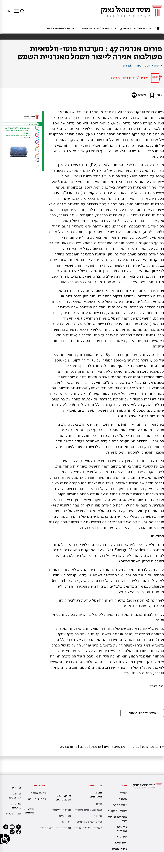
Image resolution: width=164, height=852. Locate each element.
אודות (123, 793)
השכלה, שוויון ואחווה (88, 810)
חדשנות (95, 747)
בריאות (66, 822)
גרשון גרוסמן (152, 65)
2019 (144, 747)
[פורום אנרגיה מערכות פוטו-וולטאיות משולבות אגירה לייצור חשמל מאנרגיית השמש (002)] (156, 78)
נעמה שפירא (132, 65)
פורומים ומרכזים (122, 829)
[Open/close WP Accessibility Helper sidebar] (5, 839)
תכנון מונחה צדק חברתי (55, 828)
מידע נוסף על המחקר (142, 713)
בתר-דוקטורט (37, 799)
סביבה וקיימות (61, 810)
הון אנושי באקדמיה (89, 822)
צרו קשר (15, 787)
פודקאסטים (119, 849)
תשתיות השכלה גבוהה (88, 828)
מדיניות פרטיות (16, 805)
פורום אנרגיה (68, 747)
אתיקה (98, 816)
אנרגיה (133, 747)
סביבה (83, 747)
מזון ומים (65, 816)
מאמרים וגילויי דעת (117, 819)
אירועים (122, 837)
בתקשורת (121, 843)
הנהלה (123, 799)
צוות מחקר (120, 805)
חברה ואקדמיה (96, 794)
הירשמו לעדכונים (15, 795)
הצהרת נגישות (12, 813)
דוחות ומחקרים (146, 28)
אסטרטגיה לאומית (114, 747)
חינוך (98, 804)
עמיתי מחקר (38, 793)
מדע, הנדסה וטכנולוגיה (63, 797)
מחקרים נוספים (28, 810)
